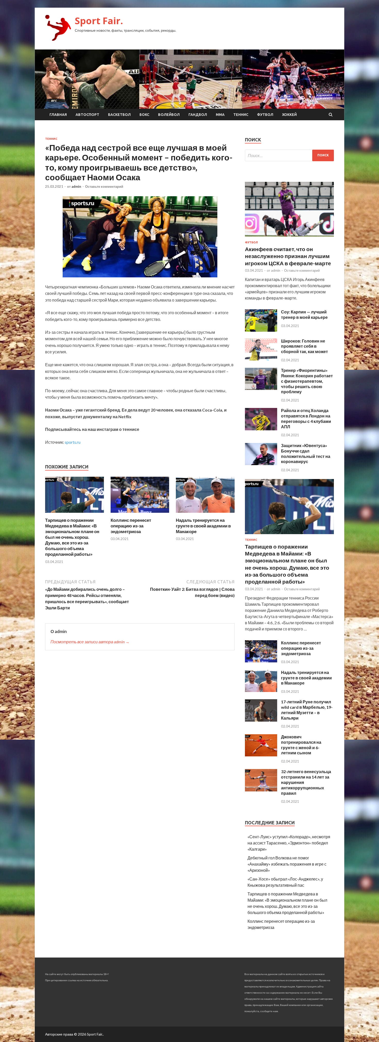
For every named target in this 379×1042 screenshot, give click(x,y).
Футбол (265, 115)
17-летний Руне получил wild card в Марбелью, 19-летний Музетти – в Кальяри (307, 709)
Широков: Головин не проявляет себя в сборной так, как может (304, 346)
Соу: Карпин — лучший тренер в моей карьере (304, 314)
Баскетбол (119, 115)
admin (76, 186)
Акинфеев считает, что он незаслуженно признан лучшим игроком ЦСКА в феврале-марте (288, 256)
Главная (58, 115)
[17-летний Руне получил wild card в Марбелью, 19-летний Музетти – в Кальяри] (261, 720)
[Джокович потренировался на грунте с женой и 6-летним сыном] (261, 754)
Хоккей (289, 115)
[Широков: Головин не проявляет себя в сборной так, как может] (261, 358)
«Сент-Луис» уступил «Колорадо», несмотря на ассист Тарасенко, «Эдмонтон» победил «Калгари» (289, 842)
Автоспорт (87, 115)
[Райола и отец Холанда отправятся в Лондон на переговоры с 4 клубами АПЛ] (261, 428)
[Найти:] (289, 155)
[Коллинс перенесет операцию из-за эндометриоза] (140, 514)
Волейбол (169, 115)
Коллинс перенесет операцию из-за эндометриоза (131, 525)
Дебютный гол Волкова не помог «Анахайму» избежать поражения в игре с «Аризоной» (287, 864)
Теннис (240, 115)
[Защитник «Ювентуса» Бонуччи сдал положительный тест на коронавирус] (261, 463)
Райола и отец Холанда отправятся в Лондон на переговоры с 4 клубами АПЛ (306, 418)
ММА (220, 115)
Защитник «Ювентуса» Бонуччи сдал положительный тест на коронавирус (305, 453)
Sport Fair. (99, 20)
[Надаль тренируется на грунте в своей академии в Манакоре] (205, 514)
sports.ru (72, 442)
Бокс (144, 115)
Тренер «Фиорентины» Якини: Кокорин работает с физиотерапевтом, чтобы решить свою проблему (307, 381)
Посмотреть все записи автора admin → (90, 641)
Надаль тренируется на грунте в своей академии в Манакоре (203, 525)
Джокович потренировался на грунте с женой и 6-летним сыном (301, 744)
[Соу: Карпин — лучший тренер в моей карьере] (261, 330)
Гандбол (197, 115)
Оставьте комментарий (104, 186)
